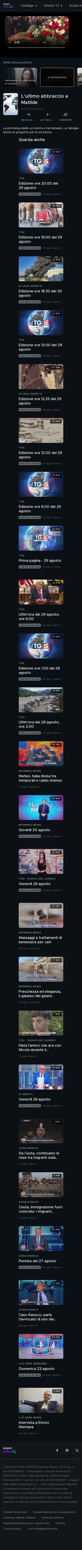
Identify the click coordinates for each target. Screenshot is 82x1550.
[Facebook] (57, 1450)
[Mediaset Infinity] (8, 5)
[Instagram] (67, 1450)
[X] (77, 1450)
